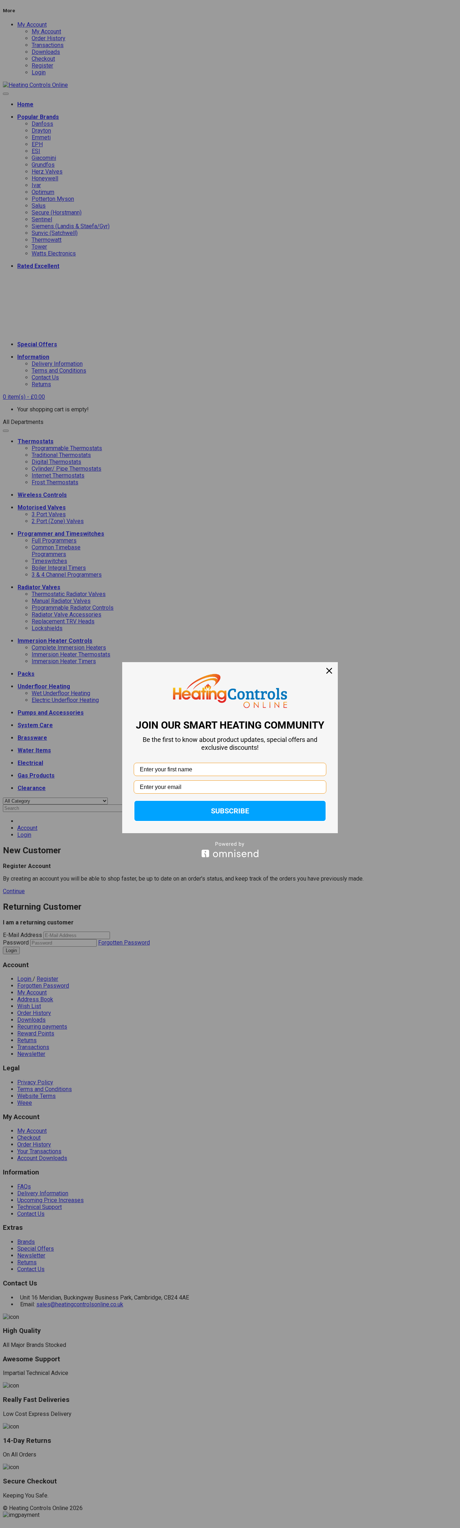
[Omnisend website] (230, 849)
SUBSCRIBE (230, 811)
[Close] (329, 670)
